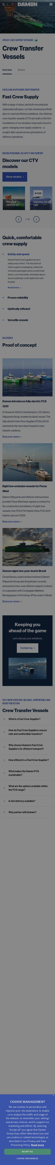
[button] (27, 1158)
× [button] (53, 1095)
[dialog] (27, 1129)
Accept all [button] (27, 1151)
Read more (37, 1144)
